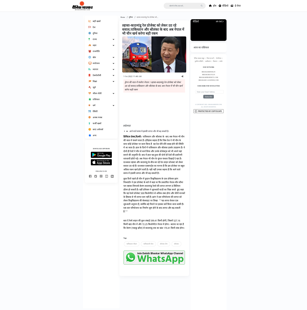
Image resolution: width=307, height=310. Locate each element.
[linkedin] (112, 177)
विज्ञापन (215, 61)
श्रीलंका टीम (164, 244)
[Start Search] (201, 5)
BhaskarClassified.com (208, 80)
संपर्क (220, 61)
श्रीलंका (176, 244)
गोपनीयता (218, 58)
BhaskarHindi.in (208, 72)
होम (214, 5)
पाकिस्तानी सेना (148, 244)
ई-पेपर (237, 5)
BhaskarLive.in (208, 75)
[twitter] (95, 176)
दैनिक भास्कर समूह (199, 58)
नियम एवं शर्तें (210, 58)
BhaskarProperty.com (208, 77)
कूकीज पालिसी (199, 61)
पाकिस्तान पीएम (132, 244)
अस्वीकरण (208, 61)
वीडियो (225, 5)
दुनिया (131, 17)
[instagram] (101, 176)
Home (123, 17)
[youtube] (106, 176)
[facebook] (90, 176)
